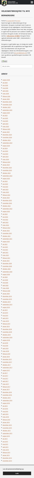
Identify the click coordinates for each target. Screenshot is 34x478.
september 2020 (7, 272)
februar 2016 (6, 419)
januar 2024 (6, 165)
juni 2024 (5, 151)
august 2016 (6, 403)
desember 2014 (7, 458)
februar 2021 (6, 258)
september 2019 (7, 304)
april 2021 (5, 252)
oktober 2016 (7, 398)
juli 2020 (5, 277)
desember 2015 (7, 425)
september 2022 (7, 209)
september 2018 (7, 337)
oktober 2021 (7, 236)
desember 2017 (7, 359)
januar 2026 (6, 99)
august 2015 (6, 436)
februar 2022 (6, 228)
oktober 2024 (7, 140)
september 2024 (7, 143)
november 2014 (7, 461)
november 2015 (7, 428)
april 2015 (5, 447)
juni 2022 (5, 217)
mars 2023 (6, 192)
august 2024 (6, 146)
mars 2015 (6, 450)
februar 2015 (6, 452)
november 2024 (7, 137)
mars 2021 (6, 255)
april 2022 (5, 222)
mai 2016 (5, 411)
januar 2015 (6, 455)
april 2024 (5, 156)
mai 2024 (5, 154)
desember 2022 (7, 200)
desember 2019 (7, 296)
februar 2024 (6, 162)
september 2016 (7, 400)
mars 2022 (6, 225)
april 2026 (5, 91)
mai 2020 (5, 282)
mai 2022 (5, 219)
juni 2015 (5, 441)
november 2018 (7, 332)
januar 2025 (6, 132)
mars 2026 (6, 93)
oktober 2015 (7, 430)
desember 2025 (7, 102)
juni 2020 (5, 280)
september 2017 (7, 367)
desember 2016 (7, 392)
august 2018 (6, 340)
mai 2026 (5, 88)
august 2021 (6, 241)
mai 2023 (5, 187)
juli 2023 (5, 181)
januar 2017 (6, 389)
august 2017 (6, 370)
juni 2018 (5, 343)
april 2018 (5, 348)
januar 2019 (6, 326)
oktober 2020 (7, 269)
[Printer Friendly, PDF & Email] (4, 61)
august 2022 (6, 211)
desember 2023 (7, 167)
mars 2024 (6, 159)
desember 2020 (7, 263)
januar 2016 (6, 422)
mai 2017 (5, 378)
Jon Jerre (18, 21)
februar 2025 (6, 129)
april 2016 (5, 414)
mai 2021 (5, 250)
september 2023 (7, 176)
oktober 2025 (7, 107)
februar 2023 (6, 195)
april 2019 (5, 318)
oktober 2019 (7, 302)
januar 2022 (6, 230)
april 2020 (5, 285)
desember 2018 (7, 329)
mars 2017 (6, 384)
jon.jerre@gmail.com (20, 53)
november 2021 (7, 233)
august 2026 (6, 80)
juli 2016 (5, 406)
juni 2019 (5, 313)
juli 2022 (5, 214)
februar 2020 (6, 291)
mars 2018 (6, 351)
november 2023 (7, 170)
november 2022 (7, 203)
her (23, 469)
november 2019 (7, 299)
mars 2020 (6, 288)
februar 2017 (6, 387)
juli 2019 (5, 310)
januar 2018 (6, 356)
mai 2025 (5, 121)
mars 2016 (6, 417)
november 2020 (7, 266)
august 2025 (6, 113)
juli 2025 (5, 115)
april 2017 (5, 381)
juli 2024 (5, 148)
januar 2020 (6, 293)
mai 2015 (5, 444)
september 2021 (7, 239)
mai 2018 (5, 345)
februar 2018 (6, 354)
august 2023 (6, 178)
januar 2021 (6, 261)
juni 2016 (5, 408)
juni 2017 (5, 376)
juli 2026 (5, 82)
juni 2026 (5, 85)
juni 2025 (5, 118)
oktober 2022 (7, 206)
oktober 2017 (7, 365)
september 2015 (7, 433)
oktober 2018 (7, 335)
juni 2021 (5, 247)
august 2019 (6, 307)
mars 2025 (6, 126)
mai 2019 (5, 315)
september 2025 (7, 110)
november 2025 (7, 104)
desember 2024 (7, 135)
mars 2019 (6, 321)
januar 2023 (6, 198)
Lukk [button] (17, 473)
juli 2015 (5, 439)
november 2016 (7, 395)
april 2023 (5, 189)
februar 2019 (6, 324)
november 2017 (7, 362)
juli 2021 (5, 244)
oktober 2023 (7, 173)
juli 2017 (5, 373)
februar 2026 (6, 96)
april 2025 (5, 124)
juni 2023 (5, 184)
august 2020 (6, 274)
